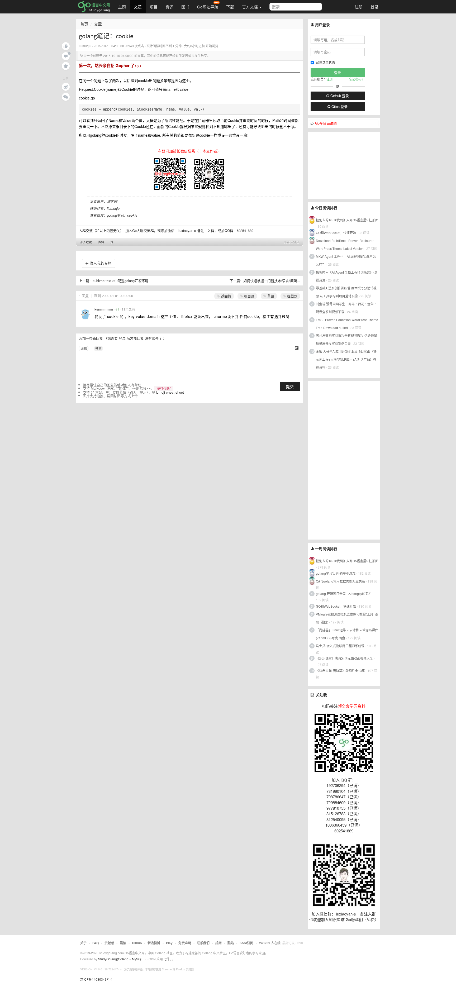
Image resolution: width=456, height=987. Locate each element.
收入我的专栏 (100, 263)
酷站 (230, 943)
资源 (169, 6)
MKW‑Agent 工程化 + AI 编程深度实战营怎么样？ (346, 260)
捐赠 (218, 943)
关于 (83, 943)
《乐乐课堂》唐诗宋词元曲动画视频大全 (344, 658)
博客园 (112, 201)
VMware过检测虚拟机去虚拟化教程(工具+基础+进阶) (347, 618)
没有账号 (152, 338)
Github (137, 943)
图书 (185, 6)
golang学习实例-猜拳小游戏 (335, 573)
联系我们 (203, 943)
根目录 (248, 295)
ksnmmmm (103, 309)
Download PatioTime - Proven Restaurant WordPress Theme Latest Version (345, 244)
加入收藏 (86, 242)
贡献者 (109, 943)
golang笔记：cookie (122, 215)
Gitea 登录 (339, 106)
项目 (154, 6)
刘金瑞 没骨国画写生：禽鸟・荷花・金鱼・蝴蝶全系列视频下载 (346, 308)
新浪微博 (154, 943)
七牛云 (168, 959)
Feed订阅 (246, 943)
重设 (270, 295)
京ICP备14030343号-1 (96, 979)
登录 (374, 6)
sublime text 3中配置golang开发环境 (120, 280)
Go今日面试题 (326, 123)
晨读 (123, 943)
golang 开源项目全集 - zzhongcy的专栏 (344, 593)
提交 (290, 386)
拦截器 (291, 295)
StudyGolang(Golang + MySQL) (121, 959)
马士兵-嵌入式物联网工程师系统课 (340, 645)
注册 (359, 6)
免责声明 (184, 943)
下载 (230, 6)
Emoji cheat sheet (170, 392)
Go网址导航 (207, 6)
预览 (98, 348)
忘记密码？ (357, 79)
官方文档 (250, 6)
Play (169, 943)
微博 (101, 242)
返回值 (225, 295)
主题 (122, 6)
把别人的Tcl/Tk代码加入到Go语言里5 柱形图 (347, 220)
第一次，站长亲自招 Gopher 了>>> (110, 65)
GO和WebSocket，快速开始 (336, 232)
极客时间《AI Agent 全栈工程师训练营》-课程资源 (346, 276)
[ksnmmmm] (85, 313)
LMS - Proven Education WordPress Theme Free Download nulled (347, 323)
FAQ (95, 943)
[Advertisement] (347, 165)
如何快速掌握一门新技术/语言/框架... (271, 280)
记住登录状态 (325, 62)
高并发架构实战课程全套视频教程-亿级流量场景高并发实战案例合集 (346, 339)
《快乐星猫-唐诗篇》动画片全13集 (340, 670)
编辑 (83, 348)
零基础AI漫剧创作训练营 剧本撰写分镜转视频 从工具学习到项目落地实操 (346, 292)
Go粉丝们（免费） (362, 919)
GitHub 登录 (339, 95)
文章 (138, 6)
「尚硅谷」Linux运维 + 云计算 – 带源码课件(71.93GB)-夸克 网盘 (347, 634)
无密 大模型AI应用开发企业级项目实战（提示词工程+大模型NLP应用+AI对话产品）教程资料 (346, 359)
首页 (84, 24)
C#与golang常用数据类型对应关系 (340, 581)
